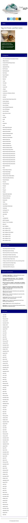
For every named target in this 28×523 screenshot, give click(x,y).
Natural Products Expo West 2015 (9, 155)
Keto (3, 121)
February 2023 (5, 383)
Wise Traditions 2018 (6, 236)
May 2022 (4, 389)
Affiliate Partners (6, 60)
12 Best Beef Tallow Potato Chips (9, 258)
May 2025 (4, 335)
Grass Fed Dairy (6, 111)
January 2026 (5, 320)
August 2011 (5, 512)
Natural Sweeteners (6, 165)
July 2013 (4, 484)
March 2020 (5, 431)
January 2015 (5, 472)
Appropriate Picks (6, 66)
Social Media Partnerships (7, 206)
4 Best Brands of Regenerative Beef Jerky (10, 256)
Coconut (4, 85)
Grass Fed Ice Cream (6, 113)
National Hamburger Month (8, 133)
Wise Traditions (5, 226)
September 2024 (6, 351)
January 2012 (5, 506)
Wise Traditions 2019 (6, 238)
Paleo (4, 167)
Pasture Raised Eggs (6, 171)
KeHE (4, 119)
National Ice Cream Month (7, 137)
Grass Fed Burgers (6, 109)
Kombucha (5, 123)
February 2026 (5, 318)
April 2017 (4, 458)
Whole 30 (4, 224)
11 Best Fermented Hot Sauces (8, 264)
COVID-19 (4, 95)
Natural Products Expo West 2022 (9, 161)
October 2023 (5, 369)
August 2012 (5, 500)
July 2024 (4, 355)
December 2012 (6, 494)
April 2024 (4, 357)
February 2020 (5, 433)
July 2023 (4, 373)
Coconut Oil (5, 87)
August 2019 (5, 446)
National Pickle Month (7, 141)
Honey (4, 115)
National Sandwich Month (7, 147)
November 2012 (6, 496)
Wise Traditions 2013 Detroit (8, 232)
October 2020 (5, 419)
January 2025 (5, 343)
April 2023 (4, 379)
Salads (4, 202)
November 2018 (6, 454)
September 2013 (6, 480)
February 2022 (5, 395)
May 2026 (4, 316)
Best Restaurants (6, 70)
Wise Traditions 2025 (6, 240)
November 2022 (6, 385)
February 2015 (5, 470)
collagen (4, 89)
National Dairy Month (6, 131)
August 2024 (5, 353)
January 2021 (5, 417)
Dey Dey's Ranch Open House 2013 (9, 99)
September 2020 (6, 421)
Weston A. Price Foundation (8, 222)
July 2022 (4, 387)
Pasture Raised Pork (6, 173)
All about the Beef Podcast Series (9, 62)
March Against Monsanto (7, 127)
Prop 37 (4, 187)
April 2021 (4, 413)
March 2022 (5, 393)
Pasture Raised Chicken (7, 169)
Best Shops (5, 72)
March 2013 (5, 492)
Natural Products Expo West (8, 149)
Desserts (4, 97)
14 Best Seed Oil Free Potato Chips (9, 262)
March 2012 (5, 502)
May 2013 (4, 488)
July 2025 (4, 331)
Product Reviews (6, 183)
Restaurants (5, 200)
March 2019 (5, 450)
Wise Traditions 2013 (6, 230)
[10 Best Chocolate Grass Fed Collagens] (8, 41)
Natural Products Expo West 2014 (9, 153)
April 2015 (4, 466)
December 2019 (6, 437)
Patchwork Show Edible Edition (8, 175)
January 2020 (5, 435)
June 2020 (5, 427)
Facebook (8, 19)
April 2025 (4, 337)
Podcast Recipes (6, 179)
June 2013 (5, 486)
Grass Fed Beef (5, 105)
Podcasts (4, 181)
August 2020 (5, 423)
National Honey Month (7, 135)
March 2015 (5, 468)
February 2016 (5, 462)
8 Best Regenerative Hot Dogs (8, 250)
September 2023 (6, 371)
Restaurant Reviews (6, 198)
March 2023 (5, 381)
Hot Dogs (4, 117)
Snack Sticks (5, 204)
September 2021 (6, 403)
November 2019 (6, 439)
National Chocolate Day (7, 129)
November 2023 (6, 367)
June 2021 (5, 409)
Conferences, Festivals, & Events (9, 93)
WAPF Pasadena (6, 220)
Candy (4, 81)
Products (4, 185)
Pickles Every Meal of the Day (8, 177)
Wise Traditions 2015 (6, 234)
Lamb (4, 125)
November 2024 (6, 347)
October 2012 (5, 498)
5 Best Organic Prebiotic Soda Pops (9, 254)
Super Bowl (5, 214)
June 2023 (5, 375)
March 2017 (5, 460)
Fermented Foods (6, 103)
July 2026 (4, 314)
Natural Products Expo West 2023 (9, 163)
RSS (17, 19)
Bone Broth (5, 76)
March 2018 (5, 456)
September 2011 (6, 510)
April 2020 (4, 429)
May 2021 (4, 411)
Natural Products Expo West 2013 (9, 151)
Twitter (11, 19)
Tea (3, 216)
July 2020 (4, 425)
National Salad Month (7, 143)
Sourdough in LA (6, 210)
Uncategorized (5, 218)
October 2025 (5, 324)
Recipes (4, 191)
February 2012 (5, 504)
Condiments (5, 91)
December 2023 (6, 365)
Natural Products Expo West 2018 (9, 157)
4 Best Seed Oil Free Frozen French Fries (10, 252)
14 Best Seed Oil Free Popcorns (8, 266)
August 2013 (5, 482)
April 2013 (4, 490)
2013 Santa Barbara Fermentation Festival (10, 58)
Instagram (14, 19)
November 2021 (6, 399)
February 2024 (5, 361)
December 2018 (6, 452)
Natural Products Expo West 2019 (9, 159)
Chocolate (4, 83)
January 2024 (5, 363)
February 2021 (5, 415)
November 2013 (6, 476)
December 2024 (6, 345)
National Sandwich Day (7, 145)
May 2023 (4, 377)
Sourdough (5, 208)
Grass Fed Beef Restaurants (8, 107)
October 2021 (5, 401)
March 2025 (5, 339)
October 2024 (5, 349)
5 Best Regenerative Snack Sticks (9, 248)
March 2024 (5, 359)
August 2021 (5, 405)
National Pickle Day (6, 139)
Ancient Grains (5, 64)
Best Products (5, 68)
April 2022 (4, 391)
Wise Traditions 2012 (6, 228)
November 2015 (6, 464)
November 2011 (6, 508)
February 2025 (5, 341)
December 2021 (6, 397)
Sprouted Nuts (5, 212)
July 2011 (4, 514)
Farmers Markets (6, 101)
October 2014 (5, 474)
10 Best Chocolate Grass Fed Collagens (7, 44)
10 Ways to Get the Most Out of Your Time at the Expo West (13, 260)
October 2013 (5, 478)
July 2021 (4, 407)
